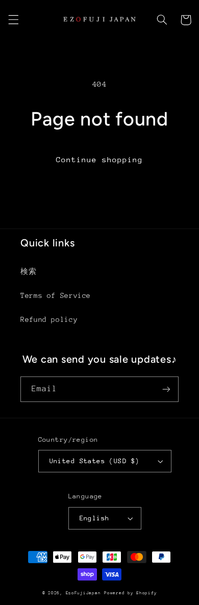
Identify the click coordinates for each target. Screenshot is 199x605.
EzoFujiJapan (83, 592)
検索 (28, 271)
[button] (13, 20)
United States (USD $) (94, 461)
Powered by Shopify (130, 592)
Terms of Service (55, 295)
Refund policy (49, 319)
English (95, 518)
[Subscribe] (166, 388)
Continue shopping (99, 159)
